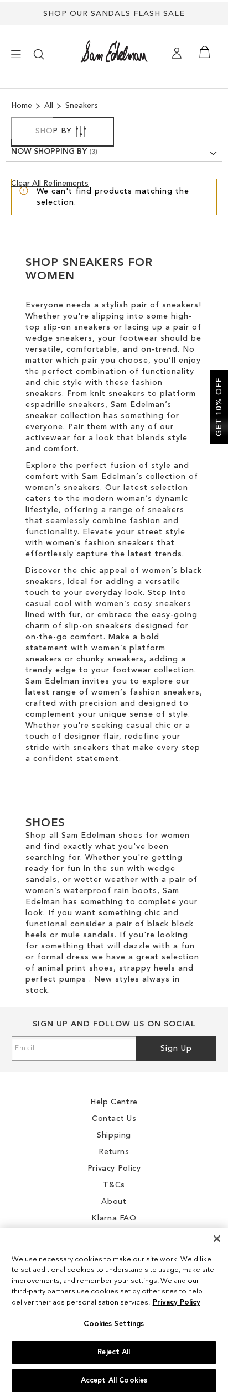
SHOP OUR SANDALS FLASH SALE (114, 14)
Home (22, 105)
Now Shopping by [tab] (49, 151)
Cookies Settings (114, 1324)
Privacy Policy (176, 1302)
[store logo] (114, 51)
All (49, 105)
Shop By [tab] (53, 131)
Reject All (113, 1352)
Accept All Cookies (114, 1380)
